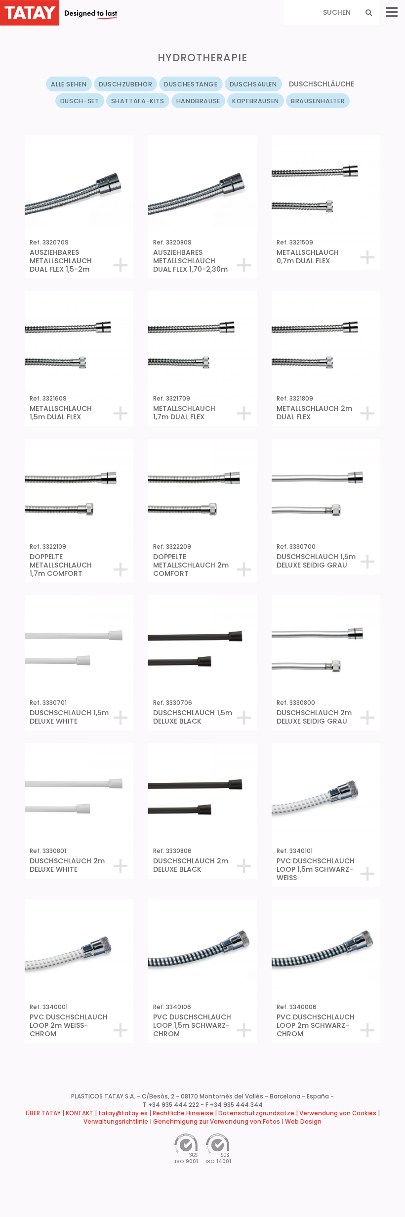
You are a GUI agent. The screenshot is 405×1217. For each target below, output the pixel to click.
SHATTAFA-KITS (137, 101)
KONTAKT (79, 1113)
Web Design (303, 1122)
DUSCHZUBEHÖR (126, 84)
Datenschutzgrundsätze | (258, 1113)
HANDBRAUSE (198, 101)
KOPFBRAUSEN (255, 101)
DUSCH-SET (79, 101)
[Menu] (392, 12)
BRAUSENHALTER (318, 101)
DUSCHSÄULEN (253, 84)
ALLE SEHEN (68, 84)
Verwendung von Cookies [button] (337, 1113)
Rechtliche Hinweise (183, 1113)
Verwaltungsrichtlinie (115, 1122)
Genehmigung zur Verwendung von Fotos (216, 1122)
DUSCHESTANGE (191, 84)
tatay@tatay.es (123, 1113)
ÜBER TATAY (43, 1113)
